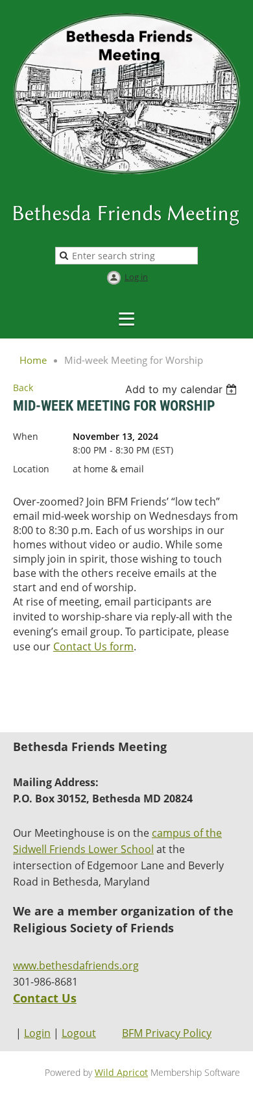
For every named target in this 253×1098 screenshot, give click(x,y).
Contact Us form (93, 646)
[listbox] (182, 389)
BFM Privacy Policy (166, 1033)
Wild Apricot (121, 1072)
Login (37, 1033)
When (25, 436)
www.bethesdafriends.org (76, 965)
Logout (79, 1033)
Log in (136, 277)
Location (31, 469)
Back (23, 387)
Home (33, 359)
